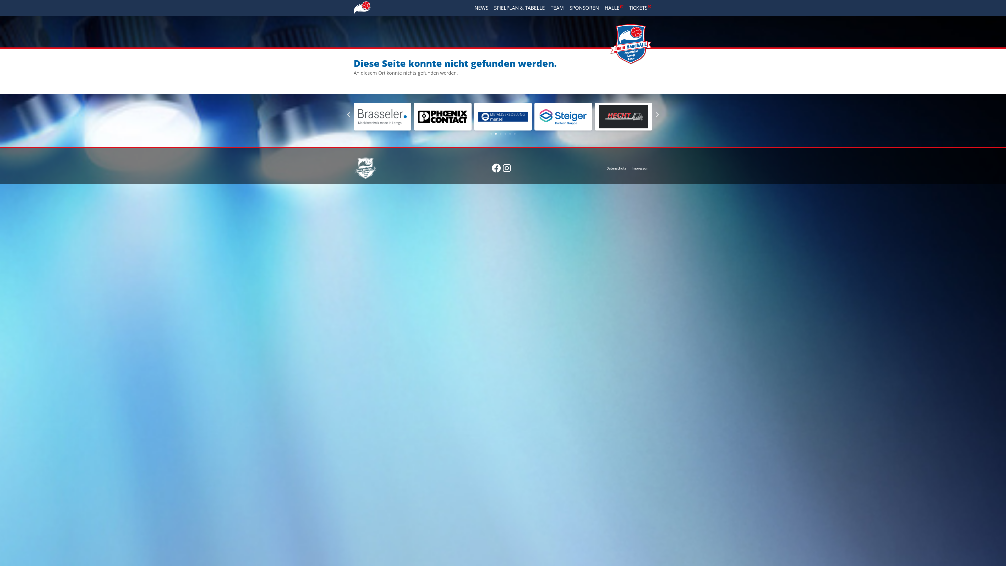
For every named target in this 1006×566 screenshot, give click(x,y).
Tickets (638, 7)
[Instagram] (506, 168)
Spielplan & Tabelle (519, 7)
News (481, 7)
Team (557, 7)
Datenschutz (616, 168)
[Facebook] (496, 168)
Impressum (640, 168)
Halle (612, 7)
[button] (348, 114)
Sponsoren (584, 7)
